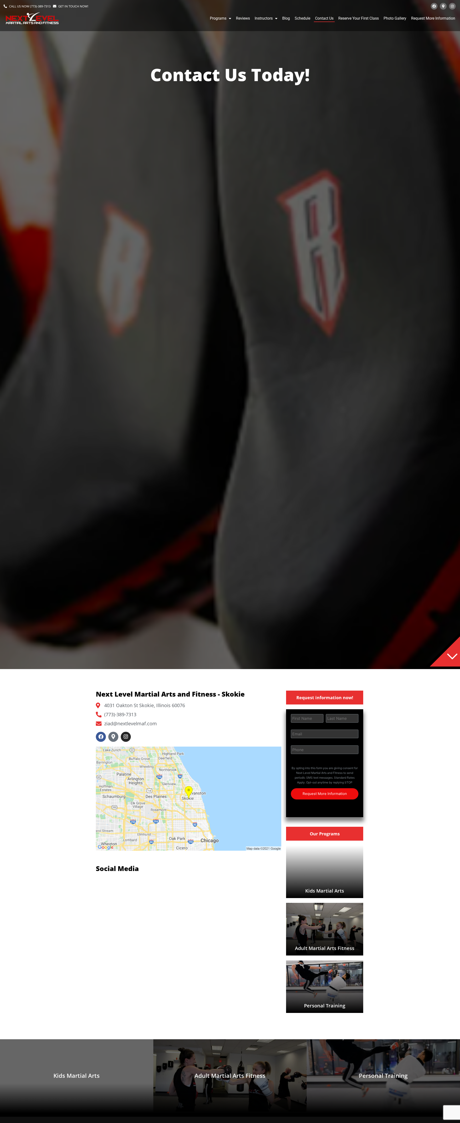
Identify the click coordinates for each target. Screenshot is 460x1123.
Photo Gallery (395, 18)
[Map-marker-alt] (443, 6)
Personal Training (324, 1005)
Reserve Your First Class (358, 18)
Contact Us (324, 18)
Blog (286, 18)
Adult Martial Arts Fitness (324, 948)
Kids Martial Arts (324, 891)
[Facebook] (434, 6)
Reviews (243, 18)
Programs (218, 18)
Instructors (264, 18)
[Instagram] (452, 6)
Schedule (302, 18)
